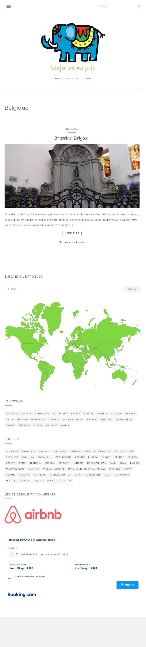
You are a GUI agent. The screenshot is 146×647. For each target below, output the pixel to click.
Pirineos (114, 469)
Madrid (135, 463)
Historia (35, 463)
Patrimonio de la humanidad (87, 469)
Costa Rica (42, 413)
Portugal (107, 419)
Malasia (22, 419)
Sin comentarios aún (72, 242)
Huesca (49, 463)
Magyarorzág (15, 469)
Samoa (10, 425)
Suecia (38, 425)
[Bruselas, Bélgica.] (72, 176)
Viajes (65, 425)
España (75, 413)
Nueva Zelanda (73, 419)
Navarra (33, 469)
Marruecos (38, 419)
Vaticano (51, 425)
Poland (11, 475)
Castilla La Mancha (97, 451)
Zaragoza (65, 480)
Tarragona (122, 475)
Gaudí (22, 463)
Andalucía (28, 451)
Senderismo (93, 475)
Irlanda (130, 413)
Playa (127, 469)
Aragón (44, 451)
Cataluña (28, 457)
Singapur (24, 425)
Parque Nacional (53, 469)
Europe (106, 457)
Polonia (91, 419)
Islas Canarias (96, 463)
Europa (89, 413)
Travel (25, 480)
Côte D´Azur (63, 457)
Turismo (38, 480)
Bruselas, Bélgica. (72, 138)
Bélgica (72, 128)
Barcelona (59, 451)
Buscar (132, 288)
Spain (108, 475)
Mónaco (54, 419)
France (119, 457)
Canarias (76, 451)
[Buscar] (138, 6)
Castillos (12, 457)
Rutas (78, 475)
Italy (123, 463)
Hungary (63, 463)
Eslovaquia (60, 413)
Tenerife (11, 480)
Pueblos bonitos (60, 475)
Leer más (72, 233)
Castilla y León (124, 451)
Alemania (12, 413)
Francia (102, 413)
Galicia (10, 463)
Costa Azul (45, 457)
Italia (9, 419)
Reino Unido (124, 419)
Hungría (116, 413)
